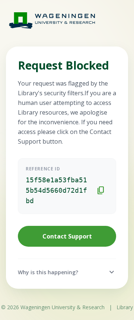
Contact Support (67, 236)
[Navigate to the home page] (44, 20)
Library (125, 307)
